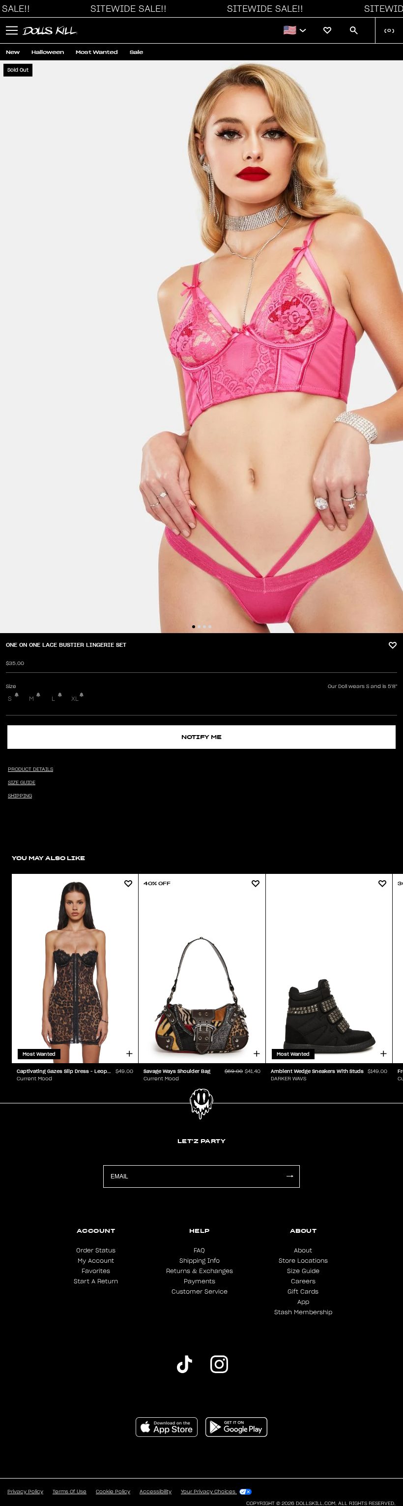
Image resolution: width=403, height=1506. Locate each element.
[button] (126, 9)
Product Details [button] (30, 769)
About (303, 1250)
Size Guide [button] (21, 782)
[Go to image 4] (209, 626)
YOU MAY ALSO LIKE (48, 858)
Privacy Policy (25, 1491)
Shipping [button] (20, 795)
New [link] (13, 52)
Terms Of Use (69, 1491)
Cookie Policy (113, 1491)
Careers (303, 1281)
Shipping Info (199, 1261)
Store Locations (303, 1261)
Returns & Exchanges (199, 1271)
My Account (96, 1261)
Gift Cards (303, 1292)
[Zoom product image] (201, 346)
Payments (199, 1281)
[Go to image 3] (204, 626)
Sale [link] (136, 52)
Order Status (95, 1250)
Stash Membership (303, 1312)
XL (75, 699)
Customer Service (200, 1292)
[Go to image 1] (193, 626)
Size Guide (303, 1271)
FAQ (199, 1250)
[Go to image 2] (199, 626)
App (303, 1302)
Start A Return (96, 1281)
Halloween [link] (47, 52)
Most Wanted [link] (97, 52)
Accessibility (156, 1491)
